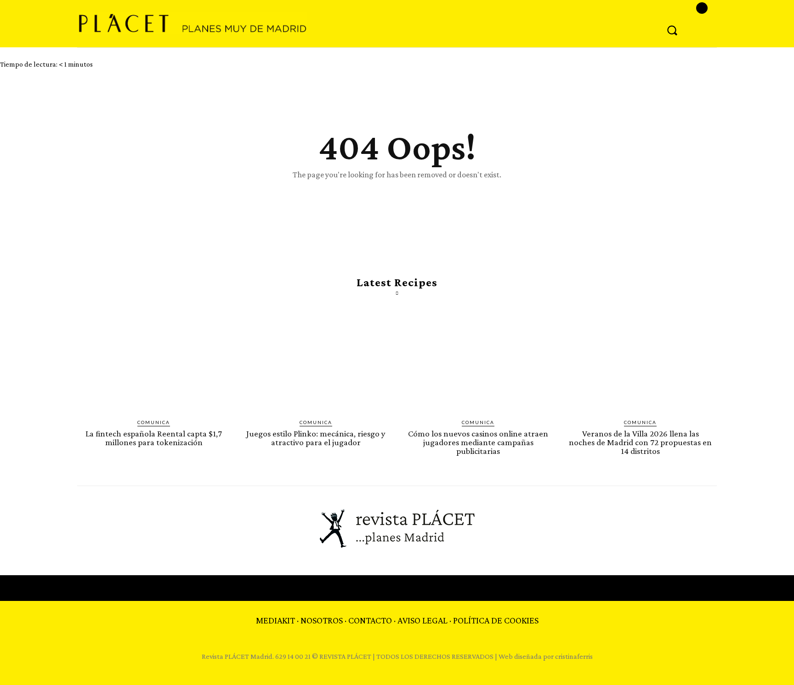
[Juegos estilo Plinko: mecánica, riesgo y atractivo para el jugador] (315, 360)
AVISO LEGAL (422, 620)
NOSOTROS (322, 620)
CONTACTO (370, 620)
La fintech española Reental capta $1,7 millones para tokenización (153, 438)
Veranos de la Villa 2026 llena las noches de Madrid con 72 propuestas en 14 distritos (640, 442)
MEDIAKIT (275, 620)
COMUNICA (153, 422)
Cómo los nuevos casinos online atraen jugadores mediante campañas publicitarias (478, 442)
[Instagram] (702, 8)
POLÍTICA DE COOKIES (496, 620)
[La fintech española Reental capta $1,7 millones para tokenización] (153, 360)
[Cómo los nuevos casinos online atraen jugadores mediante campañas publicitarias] (478, 360)
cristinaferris (574, 656)
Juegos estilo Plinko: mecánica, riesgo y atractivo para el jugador (316, 438)
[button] (672, 30)
